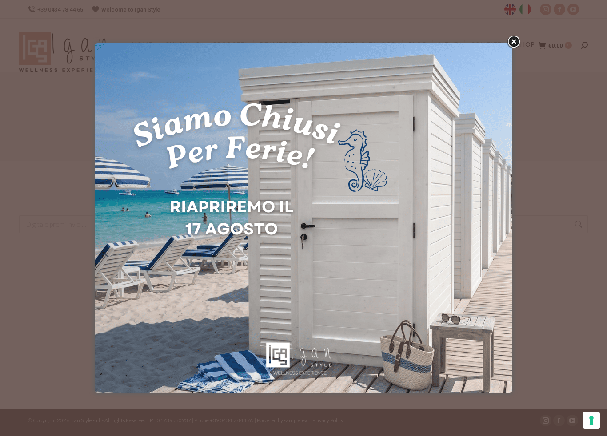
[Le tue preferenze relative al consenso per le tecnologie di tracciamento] (591, 420)
